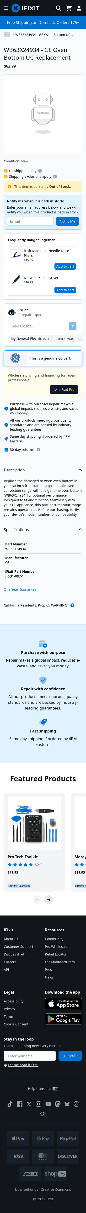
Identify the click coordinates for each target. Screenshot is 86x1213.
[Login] (79, 8)
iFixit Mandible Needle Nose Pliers (46, 253)
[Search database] (58, 8)
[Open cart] (69, 8)
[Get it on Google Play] (63, 1019)
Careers (10, 962)
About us (11, 939)
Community (54, 939)
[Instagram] (39, 1104)
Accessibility (13, 1001)
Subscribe (70, 1055)
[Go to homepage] (27, 8)
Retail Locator (56, 954)
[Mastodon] (58, 1104)
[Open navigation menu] (6, 8)
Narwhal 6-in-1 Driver (41, 277)
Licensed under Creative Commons (43, 1189)
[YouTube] (48, 1104)
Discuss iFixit (14, 954)
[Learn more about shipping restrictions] (40, 171)
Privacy (9, 1009)
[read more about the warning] (72, 605)
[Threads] (76, 1104)
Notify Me (67, 221)
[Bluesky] (67, 1104)
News (49, 977)
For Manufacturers (60, 962)
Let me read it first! (23, 1065)
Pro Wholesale (56, 946)
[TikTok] (10, 1104)
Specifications (16, 529)
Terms (9, 1016)
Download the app (62, 992)
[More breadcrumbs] (7, 34)
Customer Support (18, 946)
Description (14, 470)
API (6, 969)
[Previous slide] (37, 899)
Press (49, 969)
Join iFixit (64, 389)
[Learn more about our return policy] (38, 449)
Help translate (39, 1088)
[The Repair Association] (43, 1113)
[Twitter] (29, 1104)
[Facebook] (19, 1104)
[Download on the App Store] (63, 1003)
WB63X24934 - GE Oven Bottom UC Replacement (42, 34)
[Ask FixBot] (72, 326)
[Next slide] (48, 899)
